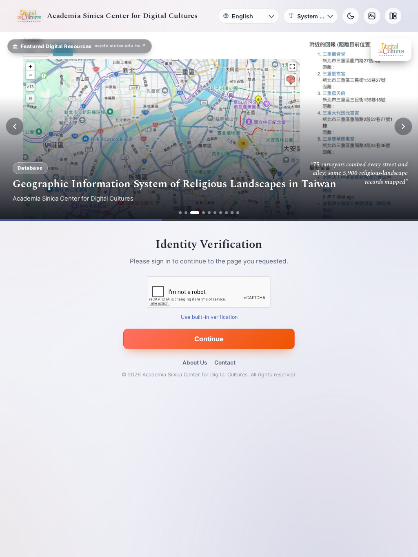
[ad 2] (186, 212)
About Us (194, 362)
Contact (225, 362)
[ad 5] (209, 212)
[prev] (15, 126)
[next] (403, 126)
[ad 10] (237, 212)
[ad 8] (226, 212)
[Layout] (393, 15)
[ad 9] (232, 212)
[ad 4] (200, 212)
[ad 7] (220, 212)
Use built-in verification (209, 317)
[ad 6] (214, 212)
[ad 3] (191, 212)
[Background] (371, 15)
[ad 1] (180, 212)
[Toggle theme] (350, 15)
